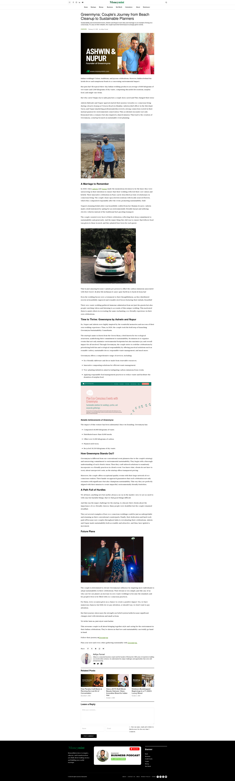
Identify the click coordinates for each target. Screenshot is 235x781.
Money (147, 764)
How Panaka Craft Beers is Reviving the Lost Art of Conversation (91, 691)
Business (147, 756)
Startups (84, 29)
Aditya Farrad (104, 29)
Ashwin (95, 189)
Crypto (147, 761)
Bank (146, 754)
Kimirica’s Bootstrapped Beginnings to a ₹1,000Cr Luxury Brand (142, 691)
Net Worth (148, 766)
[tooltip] (73, 2)
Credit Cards (148, 759)
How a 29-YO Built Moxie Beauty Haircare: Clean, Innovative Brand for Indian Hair (116, 692)
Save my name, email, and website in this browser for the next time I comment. (141, 729)
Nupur (104, 189)
